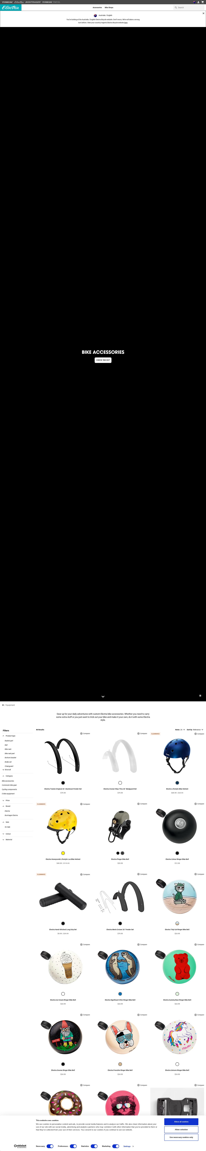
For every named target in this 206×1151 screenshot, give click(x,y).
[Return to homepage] (3, 705)
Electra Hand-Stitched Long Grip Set (63, 929)
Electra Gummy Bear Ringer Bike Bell (177, 1000)
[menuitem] (97, 7)
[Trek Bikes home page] (7, 2)
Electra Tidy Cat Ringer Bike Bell (177, 929)
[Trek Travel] (51, 2)
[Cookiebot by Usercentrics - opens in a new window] (20, 1146)
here (125, 23)
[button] (6, 770)
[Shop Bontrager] (33, 2)
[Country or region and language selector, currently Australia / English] (194, 2)
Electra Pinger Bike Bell (120, 859)
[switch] (73, 1146)
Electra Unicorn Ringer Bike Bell (177, 1070)
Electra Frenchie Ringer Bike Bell (120, 1070)
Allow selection (181, 1130)
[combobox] (189, 7)
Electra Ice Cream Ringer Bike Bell (63, 1000)
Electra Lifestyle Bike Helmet (177, 789)
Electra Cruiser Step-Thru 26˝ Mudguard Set (120, 789)
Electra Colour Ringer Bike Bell (177, 859)
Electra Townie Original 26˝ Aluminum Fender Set (63, 789)
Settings (127, 1146)
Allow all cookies (181, 1122)
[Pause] (200, 696)
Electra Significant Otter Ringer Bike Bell (120, 1000)
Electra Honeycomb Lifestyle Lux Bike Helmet (63, 859)
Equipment (10, 705)
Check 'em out (103, 360)
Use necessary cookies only (181, 1137)
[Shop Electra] (19, 2)
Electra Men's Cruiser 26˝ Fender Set (120, 929)
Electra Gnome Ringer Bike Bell (63, 1070)
